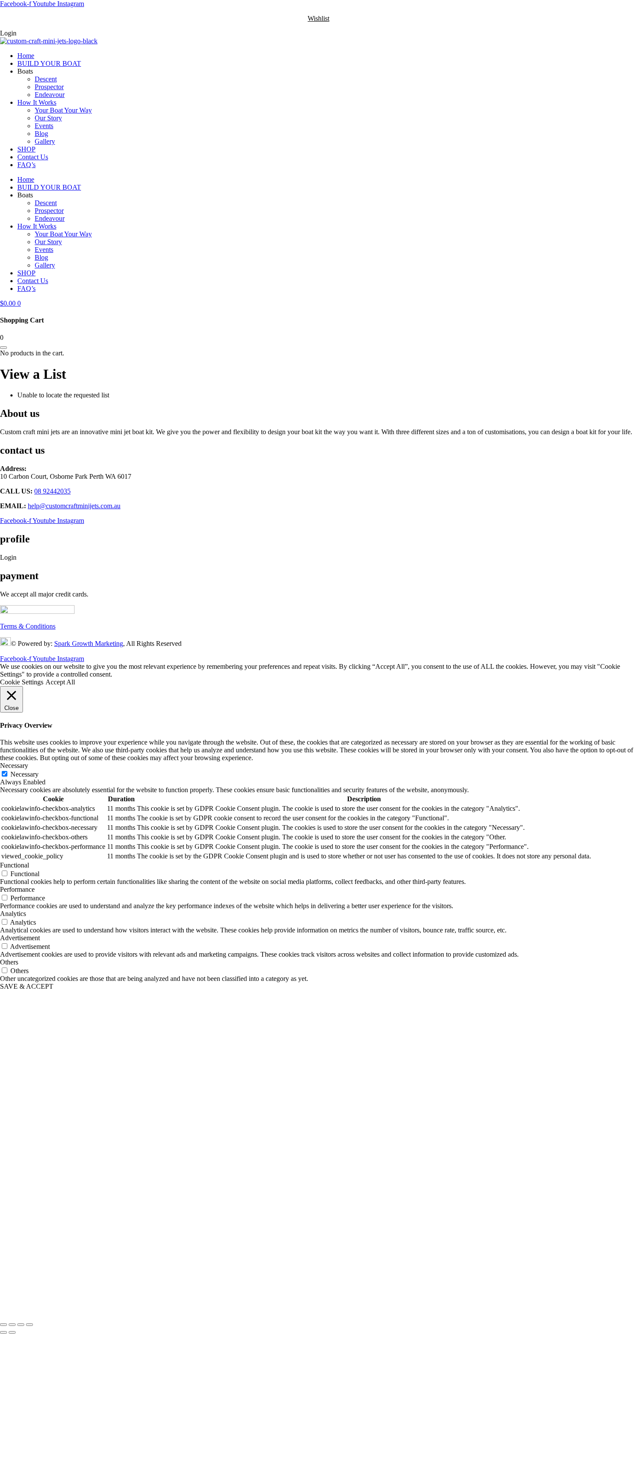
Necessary (24, 774)
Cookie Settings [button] (21, 682)
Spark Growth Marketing (88, 643)
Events (44, 125)
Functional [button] (14, 865)
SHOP (26, 149)
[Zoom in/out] (3, 1324)
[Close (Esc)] (29, 1324)
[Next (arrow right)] (12, 1332)
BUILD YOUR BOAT (49, 63)
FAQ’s (26, 164)
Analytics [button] (13, 913)
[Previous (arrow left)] (3, 1332)
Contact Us (32, 157)
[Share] (20, 1324)
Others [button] (9, 962)
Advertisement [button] (20, 938)
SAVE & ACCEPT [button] (26, 986)
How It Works (36, 102)
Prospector (49, 86)
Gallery (45, 141)
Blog (41, 133)
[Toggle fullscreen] (12, 1324)
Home (25, 55)
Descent (46, 79)
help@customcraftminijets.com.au (74, 506)
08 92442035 (52, 491)
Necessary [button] (14, 765)
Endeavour (50, 94)
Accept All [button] (60, 682)
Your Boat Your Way (63, 110)
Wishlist (318, 18)
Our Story (48, 118)
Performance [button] (17, 889)
